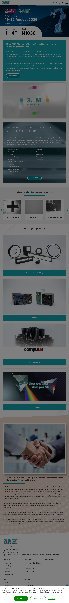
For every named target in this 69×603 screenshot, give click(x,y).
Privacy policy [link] (51, 598)
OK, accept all (21, 598)
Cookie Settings (38, 598)
